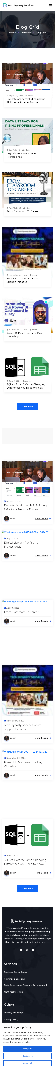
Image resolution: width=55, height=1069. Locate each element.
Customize (27, 1056)
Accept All (27, 1049)
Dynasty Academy (13, 1012)
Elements (26, 32)
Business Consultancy (15, 972)
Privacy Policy (11, 1019)
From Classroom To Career (23, 211)
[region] (27, 1046)
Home (12, 32)
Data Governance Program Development (25, 985)
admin (30, 96)
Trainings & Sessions (14, 979)
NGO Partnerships (13, 992)
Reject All (27, 1063)
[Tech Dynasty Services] (18, 5)
